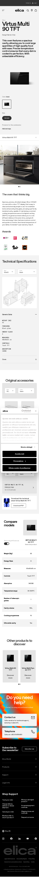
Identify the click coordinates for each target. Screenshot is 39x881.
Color (20, 270)
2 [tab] (20, 186)
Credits (33, 862)
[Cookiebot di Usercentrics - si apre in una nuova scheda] (23, 411)
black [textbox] (21, 272)
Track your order (7, 800)
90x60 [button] (6, 118)
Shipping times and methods (27, 812)
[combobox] (8, 271)
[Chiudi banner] (36, 411)
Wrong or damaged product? (27, 801)
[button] (6, 104)
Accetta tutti (19, 454)
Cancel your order (8, 812)
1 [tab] (18, 186)
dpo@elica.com (28, 871)
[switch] (6, 543)
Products (5, 767)
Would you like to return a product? (8, 817)
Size (5, 270)
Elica (3, 20)
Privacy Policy (31, 858)
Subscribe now (29, 749)
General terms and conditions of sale (13, 862)
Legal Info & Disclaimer (9, 858)
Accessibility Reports (22, 858)
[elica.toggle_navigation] (3, 10)
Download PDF (18, 505)
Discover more (10, 676)
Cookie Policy (26, 862)
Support (5, 775)
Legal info (6, 782)
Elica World (6, 759)
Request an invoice (27, 817)
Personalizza (18, 461)
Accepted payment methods (27, 806)
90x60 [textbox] (6, 272)
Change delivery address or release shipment (8, 806)
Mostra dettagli (26, 447)
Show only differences (11, 541)
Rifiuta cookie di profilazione (19, 468)
